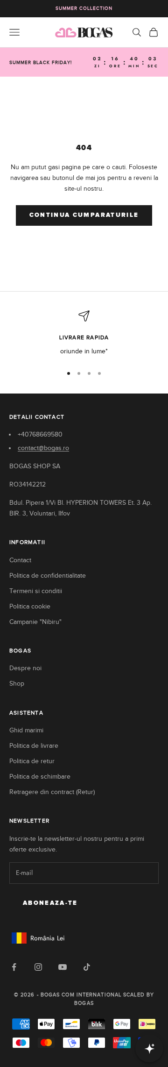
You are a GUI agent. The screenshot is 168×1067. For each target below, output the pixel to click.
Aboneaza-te (50, 903)
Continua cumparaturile (84, 215)
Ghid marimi (26, 730)
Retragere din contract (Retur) (52, 791)
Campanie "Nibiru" (35, 621)
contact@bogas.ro (43, 447)
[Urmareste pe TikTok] (86, 967)
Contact (20, 560)
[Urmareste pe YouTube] (62, 967)
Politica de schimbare (39, 776)
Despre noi (25, 668)
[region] (84, 333)
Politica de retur (32, 761)
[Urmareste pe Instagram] (38, 967)
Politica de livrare (33, 745)
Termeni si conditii (35, 590)
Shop (16, 683)
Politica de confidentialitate (47, 575)
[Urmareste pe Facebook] (14, 967)
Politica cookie (29, 606)
